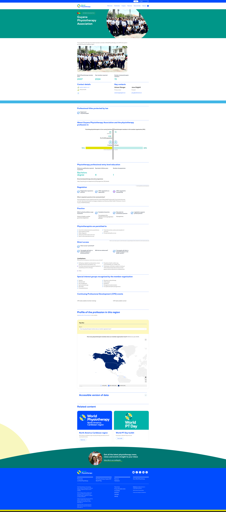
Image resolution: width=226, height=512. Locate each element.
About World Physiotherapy (139, 478)
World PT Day (99, 480)
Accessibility (117, 490)
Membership (117, 5)
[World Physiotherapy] (84, 6)
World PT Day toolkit (125, 433)
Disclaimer (116, 492)
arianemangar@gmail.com (119, 92)
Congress (124, 5)
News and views (137, 5)
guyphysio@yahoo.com (84, 87)
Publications (117, 480)
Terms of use (117, 487)
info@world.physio (141, 486)
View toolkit (119, 438)
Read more (83, 439)
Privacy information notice (119, 488)
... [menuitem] (145, 339)
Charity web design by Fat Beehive (139, 492)
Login (136, 1)
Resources (129, 5)
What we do (109, 5)
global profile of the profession (84, 315)
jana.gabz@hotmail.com (137, 92)
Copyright (116, 494)
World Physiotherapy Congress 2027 (103, 478)
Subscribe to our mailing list (112, 460)
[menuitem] (146, 340)
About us (144, 5)
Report (80, 326)
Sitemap (116, 496)
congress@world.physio (137, 488)
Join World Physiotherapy (82, 480)
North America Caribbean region (93, 433)
